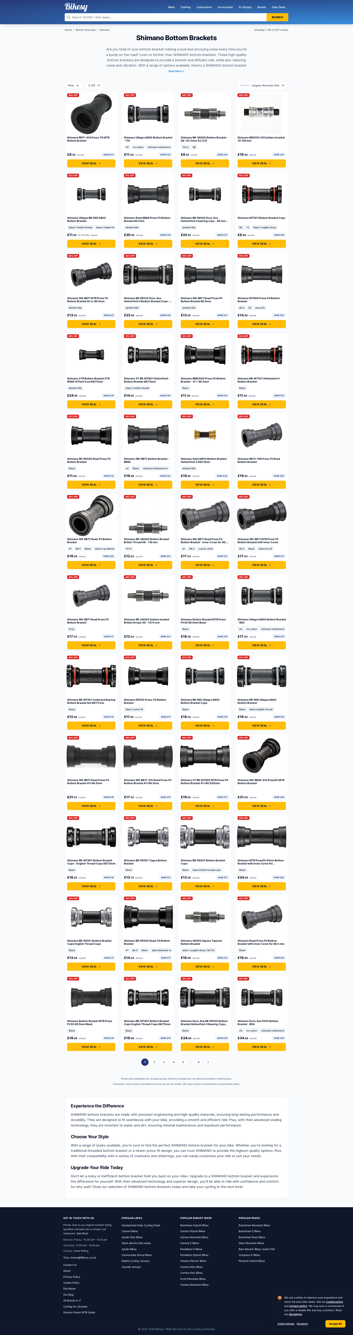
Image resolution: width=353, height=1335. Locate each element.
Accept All (335, 1323)
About (67, 1270)
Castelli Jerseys (131, 1266)
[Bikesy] (76, 7)
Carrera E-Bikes (189, 1243)
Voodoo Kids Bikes (191, 1266)
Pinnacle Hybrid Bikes (252, 1260)
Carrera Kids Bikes (191, 1272)
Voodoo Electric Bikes (193, 1260)
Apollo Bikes (129, 1249)
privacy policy (298, 1305)
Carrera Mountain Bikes (194, 1237)
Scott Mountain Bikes (193, 1278)
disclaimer (295, 1314)
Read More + (176, 71)
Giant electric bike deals (136, 1243)
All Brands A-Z (72, 1300)
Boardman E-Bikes (250, 1231)
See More (82, 1233)
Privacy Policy (71, 1276)
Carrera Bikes (130, 1231)
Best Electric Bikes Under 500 (257, 1249)
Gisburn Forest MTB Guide (79, 1312)
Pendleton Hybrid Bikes (194, 1255)
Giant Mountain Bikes (251, 1243)
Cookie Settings (286, 1323)
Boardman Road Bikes (252, 1237)
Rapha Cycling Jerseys (136, 1260)
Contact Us (70, 1264)
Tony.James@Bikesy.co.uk (79, 1257)
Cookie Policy (71, 1282)
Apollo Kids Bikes (132, 1237)
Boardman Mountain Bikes (254, 1225)
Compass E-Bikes (249, 1255)
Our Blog (68, 1294)
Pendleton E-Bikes (191, 1249)
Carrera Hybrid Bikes (192, 1231)
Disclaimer (302, 1323)
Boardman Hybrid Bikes (194, 1225)
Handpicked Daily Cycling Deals (141, 1225)
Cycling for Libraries (75, 1306)
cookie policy (334, 1301)
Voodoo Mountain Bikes (194, 1284)
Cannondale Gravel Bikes (137, 1255)
